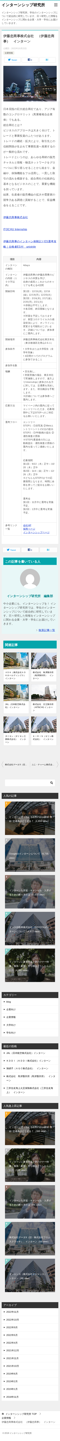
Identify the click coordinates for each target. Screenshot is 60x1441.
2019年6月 (12, 1373)
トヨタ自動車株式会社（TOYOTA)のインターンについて (30, 929)
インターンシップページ (36, 532)
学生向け (11, 1032)
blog (8, 1001)
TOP (21, 1414)
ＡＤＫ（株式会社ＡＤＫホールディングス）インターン (15, 675)
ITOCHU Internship (15, 229)
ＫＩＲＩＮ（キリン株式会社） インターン (43, 737)
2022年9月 (12, 1327)
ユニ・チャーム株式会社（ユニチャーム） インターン (45, 764)
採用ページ (29, 529)
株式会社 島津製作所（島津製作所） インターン (43, 675)
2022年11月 (12, 1312)
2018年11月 (12, 1397)
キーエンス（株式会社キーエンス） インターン (30, 1276)
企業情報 (9, 53)
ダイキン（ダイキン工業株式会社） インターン (15, 739)
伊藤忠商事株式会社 (15, 217)
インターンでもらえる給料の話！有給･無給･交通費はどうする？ (30, 819)
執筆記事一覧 (47, 630)
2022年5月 (12, 1335)
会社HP (27, 525)
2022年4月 (12, 1342)
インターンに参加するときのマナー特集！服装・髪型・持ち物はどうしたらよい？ (30, 965)
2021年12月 (12, 1350)
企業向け (11, 1009)
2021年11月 (12, 1358)
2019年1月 (12, 1389)
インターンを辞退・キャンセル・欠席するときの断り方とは (30, 892)
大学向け (11, 1025)
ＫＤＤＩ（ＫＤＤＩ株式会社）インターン (28, 1060)
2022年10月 (12, 1319)
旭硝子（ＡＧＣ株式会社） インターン (27, 1068)
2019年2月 (12, 1381)
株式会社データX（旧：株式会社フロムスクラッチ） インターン (17, 764)
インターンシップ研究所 (23, 5)
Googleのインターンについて (28, 855)
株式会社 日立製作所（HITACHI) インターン (43, 707)
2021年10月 (12, 1366)
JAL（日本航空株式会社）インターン (15, 705)
